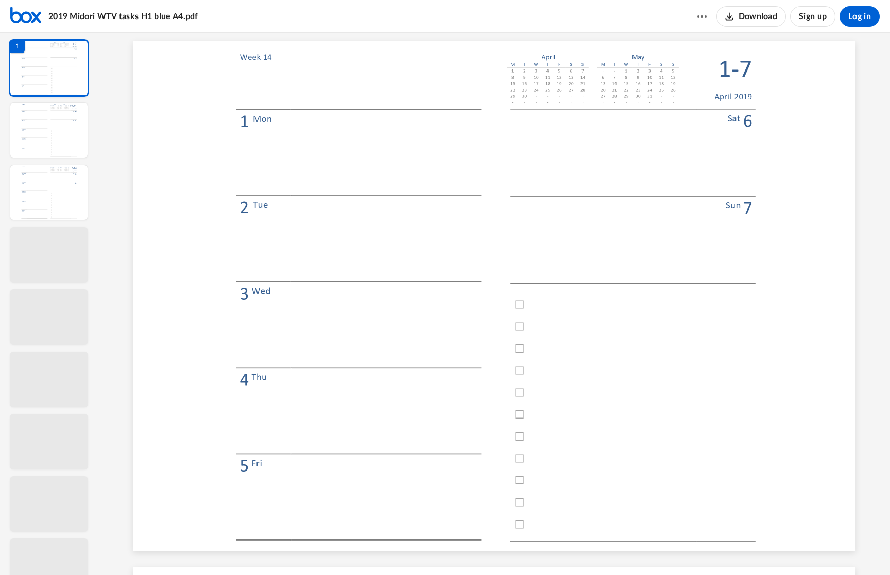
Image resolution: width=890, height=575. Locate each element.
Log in (859, 16)
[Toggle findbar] (418, 550)
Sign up (813, 16)
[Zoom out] (495, 550)
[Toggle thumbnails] (399, 550)
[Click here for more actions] (702, 16)
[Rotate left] (551, 550)
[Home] (25, 16)
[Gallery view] (570, 550)
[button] (49, 68)
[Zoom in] (530, 550)
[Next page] (474, 550)
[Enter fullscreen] (589, 550)
